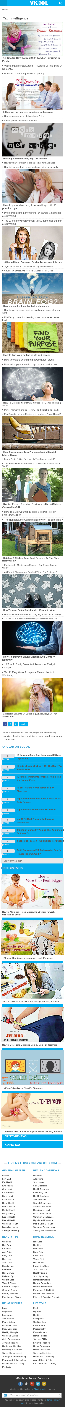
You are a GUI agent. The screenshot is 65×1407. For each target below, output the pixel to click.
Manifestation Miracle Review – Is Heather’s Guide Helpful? (32, 414)
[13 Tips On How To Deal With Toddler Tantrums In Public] (32, 39)
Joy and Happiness (11, 1343)
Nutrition (37, 1245)
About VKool (39, 1389)
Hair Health (38, 1262)
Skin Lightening (40, 1276)
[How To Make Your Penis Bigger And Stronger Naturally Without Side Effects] (32, 891)
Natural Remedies (41, 1283)
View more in (12, 860)
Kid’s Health (8, 1192)
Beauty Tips (7, 1266)
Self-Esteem (8, 1318)
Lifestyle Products (41, 1343)
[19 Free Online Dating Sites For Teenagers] (32, 1067)
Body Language (9, 1329)
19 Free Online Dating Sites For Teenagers (22, 1088)
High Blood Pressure (43, 1220)
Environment (39, 1325)
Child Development (11, 1339)
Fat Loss (6, 1248)
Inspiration (7, 1311)
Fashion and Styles (11, 1297)
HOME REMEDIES (43, 1237)
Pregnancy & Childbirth (44, 1290)
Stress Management (12, 1353)
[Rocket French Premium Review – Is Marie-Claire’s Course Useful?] (32, 485)
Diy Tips (37, 1311)
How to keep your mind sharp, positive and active (30, 364)
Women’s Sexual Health (44, 1227)
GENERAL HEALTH (13, 1170)
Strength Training (10, 1230)
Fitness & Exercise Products (46, 1297)
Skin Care (7, 1262)
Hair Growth (8, 1273)
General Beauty (9, 1290)
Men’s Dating (8, 1322)
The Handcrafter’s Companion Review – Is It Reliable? (33, 520)
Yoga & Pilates (9, 1283)
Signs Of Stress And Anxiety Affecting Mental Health (28, 266)
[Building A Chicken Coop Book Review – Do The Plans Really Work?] (32, 539)
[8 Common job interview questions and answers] (32, 93)
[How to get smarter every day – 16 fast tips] (32, 139)
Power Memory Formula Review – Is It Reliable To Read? (31, 410)
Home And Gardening (43, 1356)
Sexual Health (40, 1199)
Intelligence (38, 1318)
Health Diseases (41, 1189)
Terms (49, 1400)
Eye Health (7, 1186)
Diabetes (37, 1175)
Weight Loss (8, 1280)
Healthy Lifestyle (10, 1332)
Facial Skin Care (41, 1266)
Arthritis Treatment (42, 1206)
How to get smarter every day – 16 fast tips (25, 158)
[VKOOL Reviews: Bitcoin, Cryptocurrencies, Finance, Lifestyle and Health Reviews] (40, 3)
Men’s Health (8, 1206)
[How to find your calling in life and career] (32, 337)
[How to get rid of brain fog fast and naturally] (32, 288)
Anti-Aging (7, 1252)
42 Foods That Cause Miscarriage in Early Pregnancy (28, 958)
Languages (7, 1315)
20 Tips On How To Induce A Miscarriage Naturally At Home (30, 1001)
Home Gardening (41, 1346)
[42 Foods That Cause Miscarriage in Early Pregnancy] (32, 937)
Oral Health (7, 1189)
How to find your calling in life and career (26, 355)
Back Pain (38, 1252)
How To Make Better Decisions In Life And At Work (29, 610)
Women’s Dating (10, 1336)
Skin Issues (38, 1182)
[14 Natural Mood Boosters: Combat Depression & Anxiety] (32, 243)
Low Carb (6, 1179)
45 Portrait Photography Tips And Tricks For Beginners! (30, 572)
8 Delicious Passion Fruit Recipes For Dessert (40, 840)
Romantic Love (9, 1325)
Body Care (7, 1255)
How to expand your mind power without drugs (29, 359)
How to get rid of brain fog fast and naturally (26, 306)
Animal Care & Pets (42, 1360)
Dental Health (8, 1210)
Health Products (41, 1196)
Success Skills (40, 1339)
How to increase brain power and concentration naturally (31, 167)
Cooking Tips (39, 1322)
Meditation (38, 1248)
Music (36, 1308)
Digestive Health (10, 1227)
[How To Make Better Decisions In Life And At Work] (32, 591)
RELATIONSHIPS (12, 1303)
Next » (24, 724)
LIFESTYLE (40, 1303)
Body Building (8, 1213)
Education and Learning (44, 1363)
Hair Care (6, 1245)
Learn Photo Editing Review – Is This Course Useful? (29, 459)
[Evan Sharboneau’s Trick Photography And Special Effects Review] (32, 433)
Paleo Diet (7, 1269)
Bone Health (8, 1196)
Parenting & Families (12, 1349)
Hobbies (37, 1315)
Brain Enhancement (42, 1213)
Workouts (6, 1242)
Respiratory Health (42, 1210)
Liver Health (8, 1199)
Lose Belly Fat (40, 1192)
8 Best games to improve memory (20, 120)
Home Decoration (41, 1349)
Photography (39, 1329)
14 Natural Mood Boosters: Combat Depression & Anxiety (32, 262)
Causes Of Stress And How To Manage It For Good (28, 271)
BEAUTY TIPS (10, 1237)
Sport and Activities (42, 1353)
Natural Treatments (42, 1286)
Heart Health (8, 1203)
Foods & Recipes (10, 1286)
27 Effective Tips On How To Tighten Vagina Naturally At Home (32, 1131)
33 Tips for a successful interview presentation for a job (30, 618)
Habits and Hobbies (11, 1346)
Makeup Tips (8, 1276)
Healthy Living (40, 1273)
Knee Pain (38, 1255)
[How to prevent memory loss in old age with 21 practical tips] (32, 186)
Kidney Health (9, 1217)
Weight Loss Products (43, 1293)
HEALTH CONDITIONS (46, 1170)
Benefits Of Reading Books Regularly (24, 73)
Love (4, 1308)
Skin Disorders (40, 1186)
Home (5, 9)
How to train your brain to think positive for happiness (29, 163)
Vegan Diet (38, 1259)
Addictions (38, 1179)
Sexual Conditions (41, 1203)
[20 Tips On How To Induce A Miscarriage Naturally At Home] (32, 981)
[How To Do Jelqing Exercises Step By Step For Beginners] (32, 1024)
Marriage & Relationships (14, 1360)
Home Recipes (40, 1336)
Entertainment (40, 1332)
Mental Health (9, 1220)
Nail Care (37, 1242)
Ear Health (7, 1182)
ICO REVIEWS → (14, 1144)
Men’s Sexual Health (43, 1224)
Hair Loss (6, 1259)
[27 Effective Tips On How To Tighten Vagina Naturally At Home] (32, 1111)
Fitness (5, 1175)
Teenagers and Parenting (14, 1356)
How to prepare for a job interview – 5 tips (24, 116)
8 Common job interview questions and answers (28, 112)
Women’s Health (10, 1224)
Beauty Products (10, 1293)
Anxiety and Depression (44, 1230)
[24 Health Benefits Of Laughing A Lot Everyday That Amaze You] (32, 694)
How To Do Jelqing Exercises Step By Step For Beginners (29, 1045)
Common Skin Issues (43, 1217)
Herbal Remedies (41, 1280)
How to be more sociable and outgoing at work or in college (32, 614)
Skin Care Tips (40, 1269)
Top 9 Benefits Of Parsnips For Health (36, 809)
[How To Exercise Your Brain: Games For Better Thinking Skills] (32, 383)
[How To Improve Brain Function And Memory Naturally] (32, 637)
